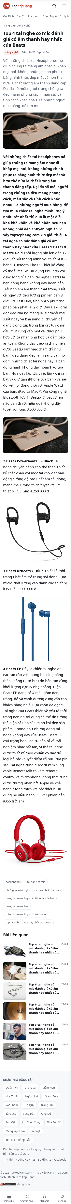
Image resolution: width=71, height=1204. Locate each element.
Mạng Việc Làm (15, 1131)
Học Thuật (12, 1096)
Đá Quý (29, 1105)
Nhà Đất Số (54, 1122)
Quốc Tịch (12, 1087)
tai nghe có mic (36, 882)
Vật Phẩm (12, 1105)
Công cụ (23, 1159)
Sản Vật (10, 1122)
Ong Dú (46, 1113)
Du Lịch (64, 16)
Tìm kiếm (9, 1159)
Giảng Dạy (51, 1096)
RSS (33, 1159)
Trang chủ (9, 25)
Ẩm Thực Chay (31, 1122)
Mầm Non (48, 1087)
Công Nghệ (50, 16)
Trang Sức (47, 1105)
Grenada (30, 1087)
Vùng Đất (29, 1113)
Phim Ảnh (34, 16)
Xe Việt (36, 1131)
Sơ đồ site (44, 1159)
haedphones (13, 882)
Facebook (59, 1159)
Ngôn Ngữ (31, 1096)
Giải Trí (21, 16)
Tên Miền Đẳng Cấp (18, 1140)
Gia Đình (8, 16)
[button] (54, 6)
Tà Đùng (11, 1113)
